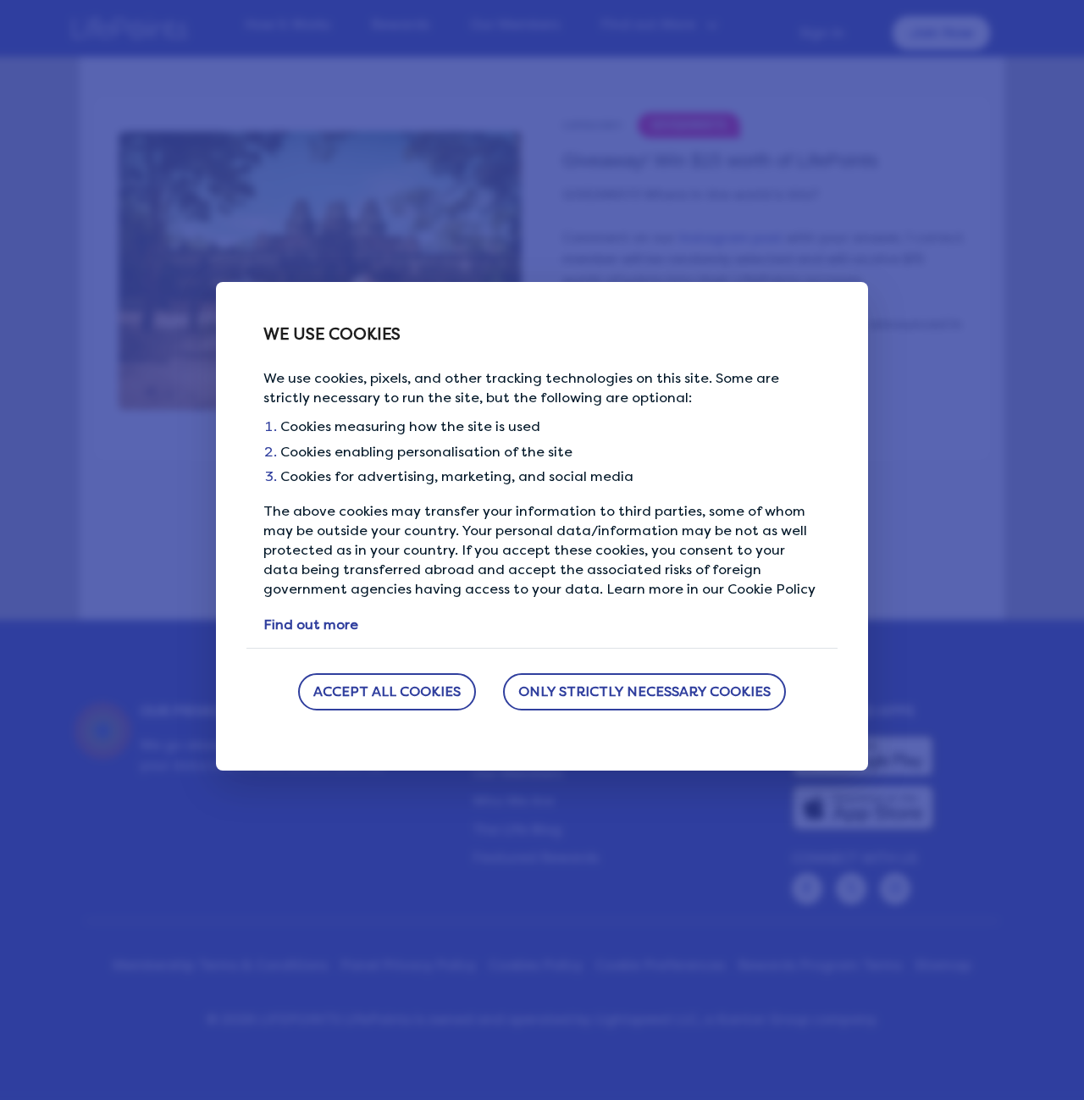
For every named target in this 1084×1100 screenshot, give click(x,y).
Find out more (310, 624)
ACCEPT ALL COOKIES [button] (387, 691)
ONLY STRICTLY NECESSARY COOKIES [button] (644, 691)
